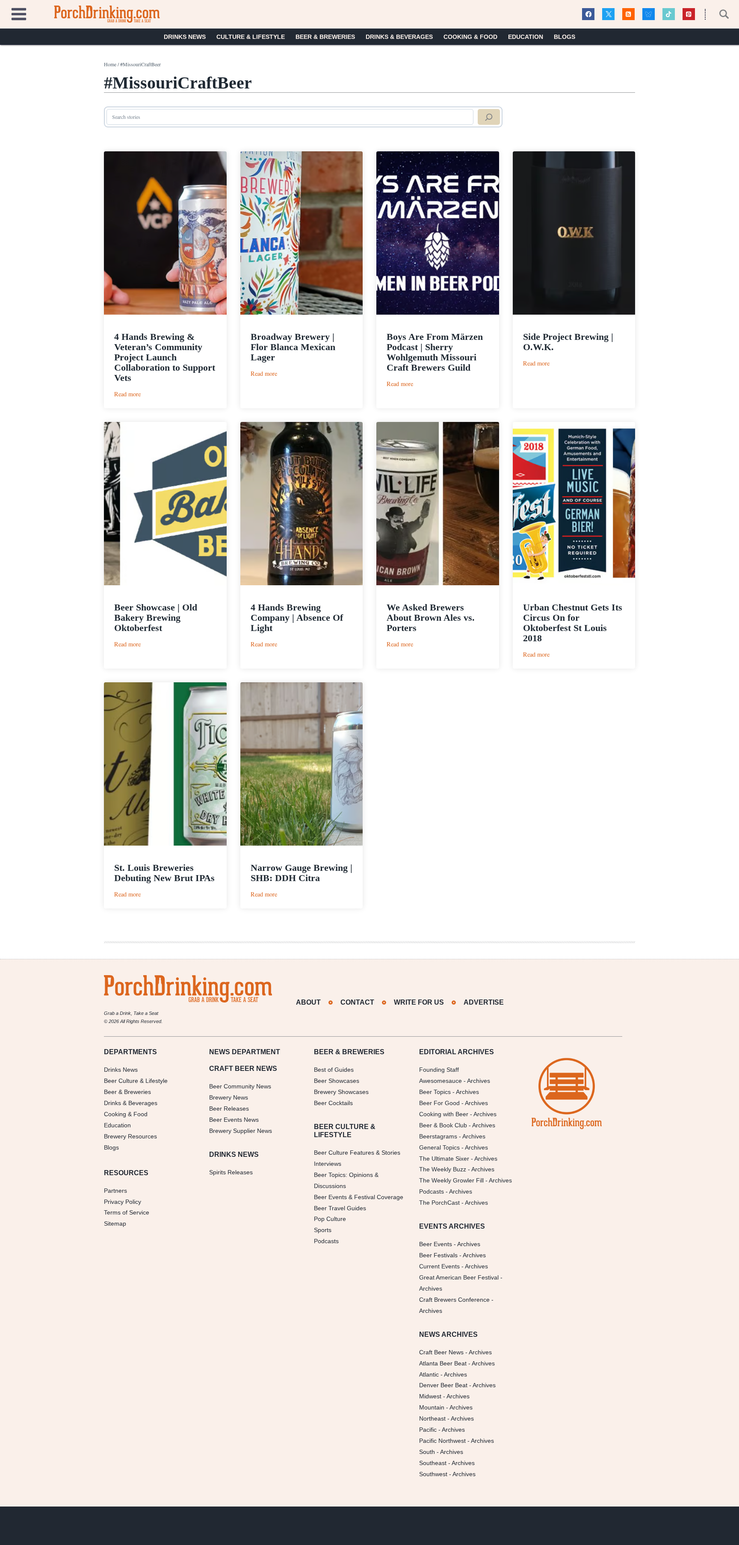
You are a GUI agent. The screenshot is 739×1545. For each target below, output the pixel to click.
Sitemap (115, 1223)
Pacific (428, 1429)
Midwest (430, 1396)
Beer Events (435, 1244)
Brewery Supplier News (240, 1130)
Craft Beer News (441, 1352)
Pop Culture (330, 1218)
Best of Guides (334, 1069)
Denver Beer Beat (443, 1385)
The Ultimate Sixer (444, 1158)
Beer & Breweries (325, 36)
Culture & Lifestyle (250, 36)
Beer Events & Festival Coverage (358, 1197)
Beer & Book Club (443, 1125)
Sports (322, 1230)
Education (525, 36)
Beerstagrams (438, 1136)
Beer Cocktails (333, 1103)
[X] (608, 14)
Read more (127, 394)
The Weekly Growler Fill (451, 1180)
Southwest (433, 1474)
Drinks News (185, 36)
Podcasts (326, 1241)
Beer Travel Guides (340, 1208)
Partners (115, 1190)
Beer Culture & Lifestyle (136, 1080)
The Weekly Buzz (442, 1169)
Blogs (564, 36)
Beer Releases (229, 1108)
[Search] (489, 117)
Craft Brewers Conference (454, 1299)
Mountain (431, 1407)
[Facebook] (588, 14)
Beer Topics (435, 1091)
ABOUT (308, 1002)
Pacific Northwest (442, 1440)
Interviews (327, 1163)
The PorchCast (439, 1202)
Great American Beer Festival (459, 1277)
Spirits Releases (231, 1172)
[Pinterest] (689, 14)
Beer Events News (234, 1119)
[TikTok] (668, 14)
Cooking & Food (470, 36)
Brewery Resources (130, 1136)
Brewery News (228, 1097)
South (427, 1451)
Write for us (419, 1002)
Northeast (432, 1418)
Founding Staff (439, 1069)
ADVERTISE (484, 1002)
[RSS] (628, 14)
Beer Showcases (336, 1080)
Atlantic (429, 1374)
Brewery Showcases (341, 1091)
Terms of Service (126, 1212)
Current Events (439, 1266)
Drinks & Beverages (399, 36)
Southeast (432, 1462)
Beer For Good (439, 1103)
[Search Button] (719, 14)
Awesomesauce (440, 1080)
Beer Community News (240, 1086)
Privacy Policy (122, 1201)
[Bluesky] (648, 14)
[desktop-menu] (18, 13)
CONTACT (357, 1002)
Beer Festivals (438, 1255)
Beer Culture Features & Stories (357, 1152)
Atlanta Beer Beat (443, 1363)
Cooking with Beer (443, 1114)
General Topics (439, 1147)
